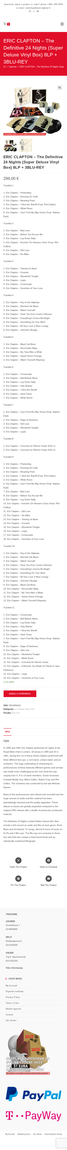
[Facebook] (30, 11)
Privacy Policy (13, 997)
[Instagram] (34, 11)
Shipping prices (24, 1134)
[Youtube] (37, 11)
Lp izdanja (19, 709)
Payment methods (15, 991)
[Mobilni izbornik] (62, 24)
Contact (9, 1014)
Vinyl (32, 709)
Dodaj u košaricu (20, 694)
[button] (59, 87)
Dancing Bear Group (53, 1134)
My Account (11, 985)
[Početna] (4, 67)
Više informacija (14, 968)
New (27, 709)
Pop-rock (16, 713)
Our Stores (11, 1020)
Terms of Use (12, 1003)
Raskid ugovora (13, 1009)
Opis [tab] (7, 732)
